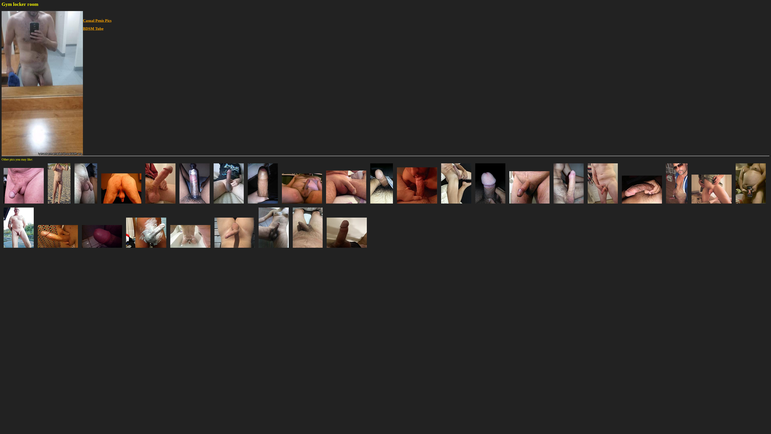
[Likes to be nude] (19, 248)
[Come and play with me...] (456, 204)
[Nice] (347, 248)
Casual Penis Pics (97, 20)
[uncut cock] (85, 204)
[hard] (302, 204)
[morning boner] (381, 204)
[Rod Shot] (121, 204)
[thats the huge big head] (102, 248)
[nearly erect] (24, 204)
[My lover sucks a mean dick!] (417, 204)
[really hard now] (569, 204)
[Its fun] (274, 248)
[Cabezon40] (229, 204)
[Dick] (490, 204)
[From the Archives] (711, 204)
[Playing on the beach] (59, 204)
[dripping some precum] (529, 204)
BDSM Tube (93, 29)
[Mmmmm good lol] (58, 248)
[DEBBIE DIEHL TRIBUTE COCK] (751, 204)
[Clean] (190, 248)
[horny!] (676, 204)
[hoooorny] (642, 204)
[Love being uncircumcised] (603, 204)
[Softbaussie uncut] (308, 248)
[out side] (234, 248)
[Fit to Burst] (263, 204)
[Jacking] (160, 204)
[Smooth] (346, 204)
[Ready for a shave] (146, 248)
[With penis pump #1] (194, 204)
